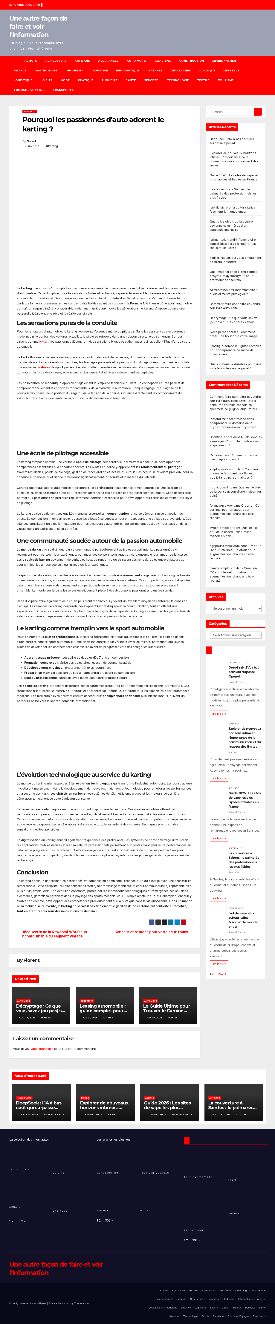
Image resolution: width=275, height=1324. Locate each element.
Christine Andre (221, 437)
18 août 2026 (221, 1114)
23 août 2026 (93, 1114)
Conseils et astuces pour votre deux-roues (151, 932)
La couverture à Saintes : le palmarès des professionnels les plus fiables (233, 193)
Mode (65, 80)
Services (151, 80)
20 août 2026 (157, 1114)
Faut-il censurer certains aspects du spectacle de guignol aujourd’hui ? (234, 405)
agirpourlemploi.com (225, 546)
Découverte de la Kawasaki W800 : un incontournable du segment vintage (54, 934)
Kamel (112, 1114)
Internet (155, 70)
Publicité (110, 80)
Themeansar (81, 1303)
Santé (131, 80)
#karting (52, 146)
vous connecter (41, 1049)
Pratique (86, 80)
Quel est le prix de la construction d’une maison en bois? (235, 491)
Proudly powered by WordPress (28, 1303)
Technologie (178, 80)
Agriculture (56, 60)
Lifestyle (231, 70)
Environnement (225, 60)
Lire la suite (219, 713)
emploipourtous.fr (223, 469)
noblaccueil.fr (220, 487)
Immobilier (74, 70)
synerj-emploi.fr (221, 528)
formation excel (221, 505)
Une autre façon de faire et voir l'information (38, 26)
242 (221, 974)
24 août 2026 (29, 1114)
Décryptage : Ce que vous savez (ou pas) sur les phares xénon (41, 1010)
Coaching (163, 60)
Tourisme (226, 80)
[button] (264, 75)
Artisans (82, 60)
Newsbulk (64, 1303)
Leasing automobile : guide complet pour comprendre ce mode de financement (235, 350)
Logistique (22, 80)
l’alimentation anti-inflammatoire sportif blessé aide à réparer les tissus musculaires (233, 244)
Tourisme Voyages (29, 90)
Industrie (100, 70)
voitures (43, 367)
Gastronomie (46, 70)
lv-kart (43, 341)
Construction (191, 60)
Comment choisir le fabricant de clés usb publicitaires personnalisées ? (234, 473)
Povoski (242, 1114)
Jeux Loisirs (181, 70)
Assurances (108, 60)
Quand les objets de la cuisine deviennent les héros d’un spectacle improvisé (231, 226)
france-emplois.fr (222, 568)
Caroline (216, 455)
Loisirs (46, 80)
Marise (46, 1017)
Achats (31, 60)
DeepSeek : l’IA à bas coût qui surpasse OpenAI (244, 672)
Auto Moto (136, 60)
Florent (31, 141)
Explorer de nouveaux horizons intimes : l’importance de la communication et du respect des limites (245, 737)
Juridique (207, 70)
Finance (20, 70)
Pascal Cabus (54, 1114)
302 (20, 1221)
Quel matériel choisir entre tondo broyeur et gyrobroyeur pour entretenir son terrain (234, 276)
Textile (203, 80)
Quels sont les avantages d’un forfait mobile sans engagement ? (236, 441)
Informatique (128, 70)
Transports (63, 90)
